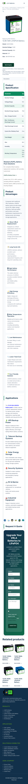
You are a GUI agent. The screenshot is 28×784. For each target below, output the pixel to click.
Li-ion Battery (7, 711)
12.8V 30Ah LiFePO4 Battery (18, 658)
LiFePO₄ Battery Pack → (10, 175)
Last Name (11, 585)
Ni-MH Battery (7, 718)
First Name (11, 578)
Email (9, 591)
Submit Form (13, 625)
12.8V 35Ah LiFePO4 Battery (18, 680)
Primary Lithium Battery (9, 715)
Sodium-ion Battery (8, 717)
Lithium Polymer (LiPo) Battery (11, 713)
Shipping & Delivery (8, 768)
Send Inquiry (8, 65)
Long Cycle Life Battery (16, 72)
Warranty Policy (7, 769)
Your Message (12, 598)
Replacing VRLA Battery (9, 38)
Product (15, 68)
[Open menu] (24, 3)
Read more (5, 663)
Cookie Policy (7, 771)
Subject (10, 571)
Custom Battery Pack (9, 71)
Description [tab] (6, 78)
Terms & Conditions (8, 766)
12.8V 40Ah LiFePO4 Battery (6, 680)
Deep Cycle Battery (17, 71)
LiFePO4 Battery (10, 68)
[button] (3, 11)
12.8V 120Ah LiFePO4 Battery (7, 658)
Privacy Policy (12, 620)
